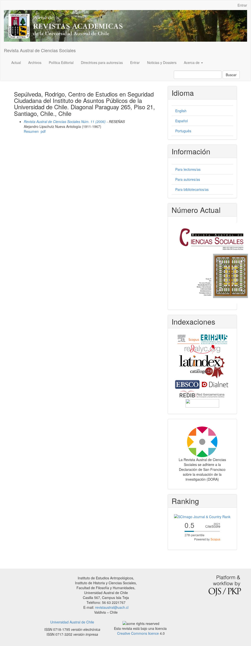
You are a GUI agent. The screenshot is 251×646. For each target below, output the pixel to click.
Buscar (231, 74)
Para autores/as (187, 179)
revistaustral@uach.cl (111, 607)
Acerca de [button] (192, 62)
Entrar (242, 5)
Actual (16, 62)
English (181, 110)
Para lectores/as (188, 169)
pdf (43, 131)
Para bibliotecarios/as (192, 189)
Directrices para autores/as (102, 62)
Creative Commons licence (138, 633)
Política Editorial (61, 62)
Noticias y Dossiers (161, 62)
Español (181, 120)
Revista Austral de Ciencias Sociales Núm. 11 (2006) (65, 121)
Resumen (31, 131)
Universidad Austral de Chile (72, 622)
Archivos (34, 62)
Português (183, 130)
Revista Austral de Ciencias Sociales (40, 50)
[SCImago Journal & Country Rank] (202, 516)
